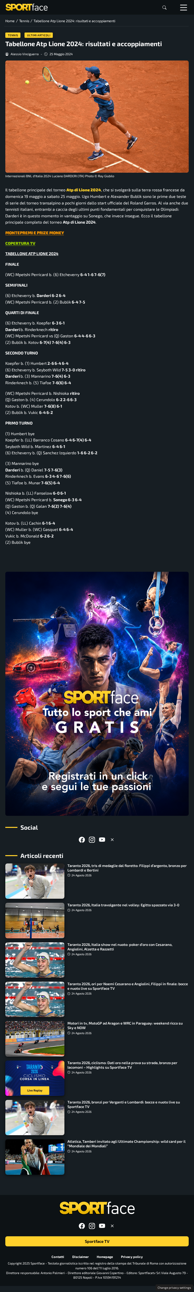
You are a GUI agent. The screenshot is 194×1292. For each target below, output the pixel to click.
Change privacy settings (174, 1287)
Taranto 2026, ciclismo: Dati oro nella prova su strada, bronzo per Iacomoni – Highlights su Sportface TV (122, 1065)
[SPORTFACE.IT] (26, 6)
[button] (164, 7)
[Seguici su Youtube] (102, 839)
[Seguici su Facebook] (82, 839)
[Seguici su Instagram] (92, 839)
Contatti (58, 1257)
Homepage (105, 1257)
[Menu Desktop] (184, 7)
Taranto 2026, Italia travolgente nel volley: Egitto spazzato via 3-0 (123, 905)
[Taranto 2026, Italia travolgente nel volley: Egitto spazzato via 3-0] (34, 920)
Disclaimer (80, 1257)
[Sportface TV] (97, 694)
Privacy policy (132, 1257)
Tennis (13, 35)
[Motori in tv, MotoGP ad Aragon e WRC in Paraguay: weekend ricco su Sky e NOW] (34, 1038)
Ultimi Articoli (39, 35)
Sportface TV (97, 1241)
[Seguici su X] (112, 839)
